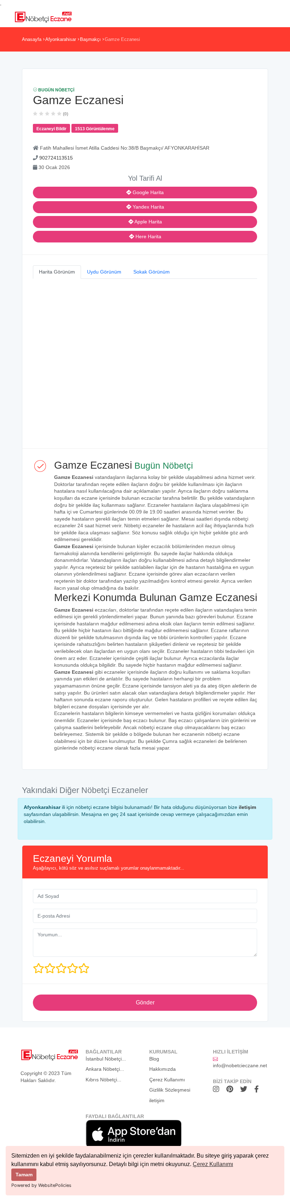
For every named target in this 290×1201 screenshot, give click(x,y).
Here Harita (147, 236)
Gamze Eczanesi (122, 39)
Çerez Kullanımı (213, 1164)
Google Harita (147, 192)
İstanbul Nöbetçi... (106, 1059)
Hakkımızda (162, 1069)
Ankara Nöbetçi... (105, 1069)
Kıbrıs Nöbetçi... (103, 1079)
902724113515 (56, 158)
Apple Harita (147, 221)
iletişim (247, 807)
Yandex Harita (147, 207)
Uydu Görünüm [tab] (104, 272)
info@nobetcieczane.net (240, 1065)
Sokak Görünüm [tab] (151, 272)
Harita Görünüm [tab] (57, 272)
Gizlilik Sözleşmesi (169, 1090)
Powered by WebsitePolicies (41, 1185)
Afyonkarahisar (60, 39)
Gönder (145, 1002)
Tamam (24, 1174)
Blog (154, 1059)
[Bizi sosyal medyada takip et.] (218, 1089)
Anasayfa (31, 39)
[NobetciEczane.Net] (43, 16)
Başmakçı (90, 39)
